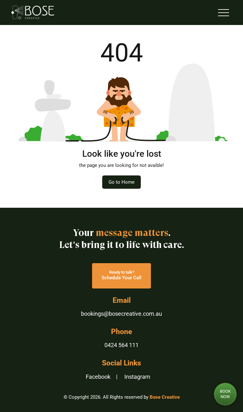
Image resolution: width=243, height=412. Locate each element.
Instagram (137, 376)
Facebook (98, 376)
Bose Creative (165, 397)
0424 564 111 (121, 345)
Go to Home (121, 182)
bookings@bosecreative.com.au (121, 313)
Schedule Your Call (121, 275)
